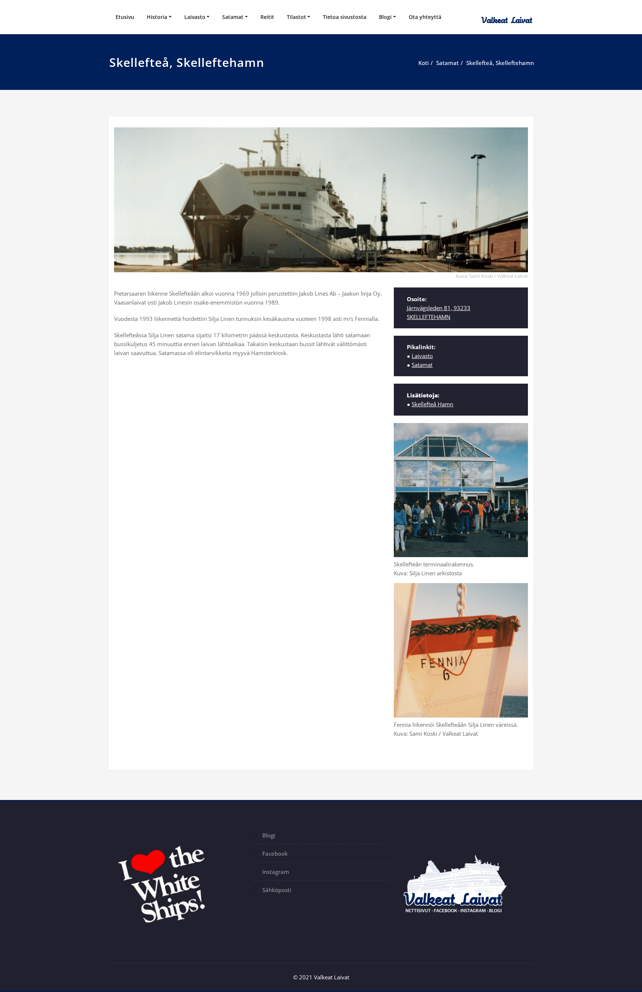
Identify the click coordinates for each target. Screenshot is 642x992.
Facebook (275, 853)
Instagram (275, 871)
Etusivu (125, 16)
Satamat (232, 16)
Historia (157, 16)
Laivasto (194, 16)
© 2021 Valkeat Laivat (321, 977)
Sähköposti (276, 890)
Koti (423, 62)
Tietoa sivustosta (344, 16)
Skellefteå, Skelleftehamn (500, 62)
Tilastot (296, 16)
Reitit (267, 16)
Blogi (385, 16)
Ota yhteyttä (425, 16)
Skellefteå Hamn (432, 404)
